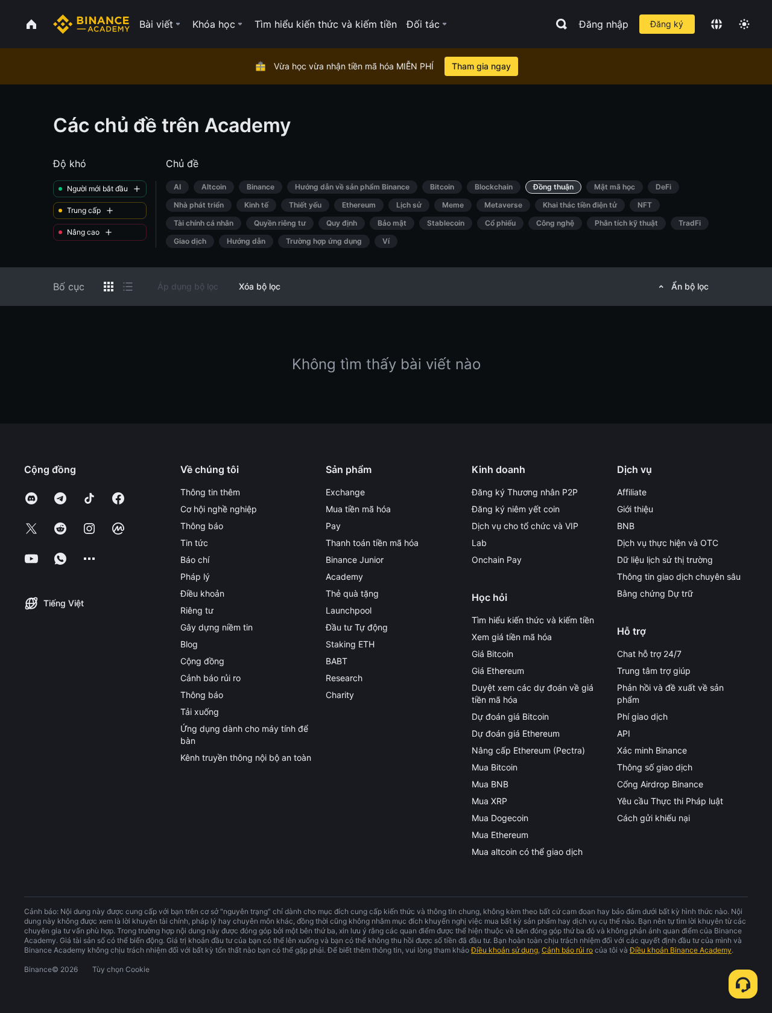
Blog (189, 644)
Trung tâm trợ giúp (654, 670)
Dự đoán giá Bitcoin (510, 716)
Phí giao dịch (642, 716)
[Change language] (716, 24)
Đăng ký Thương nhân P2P (525, 492)
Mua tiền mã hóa (358, 509)
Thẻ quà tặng (352, 593)
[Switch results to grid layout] (108, 286)
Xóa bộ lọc (259, 286)
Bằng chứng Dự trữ (655, 593)
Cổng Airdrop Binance (660, 784)
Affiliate (632, 492)
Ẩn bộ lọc (690, 286)
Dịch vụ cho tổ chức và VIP (525, 526)
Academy (344, 576)
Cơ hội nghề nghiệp (218, 509)
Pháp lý (195, 576)
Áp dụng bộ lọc (187, 286)
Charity (340, 695)
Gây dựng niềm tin (216, 627)
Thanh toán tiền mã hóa (372, 543)
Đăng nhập (603, 24)
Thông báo (201, 526)
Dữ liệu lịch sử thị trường (665, 559)
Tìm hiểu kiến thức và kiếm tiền (533, 620)
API (623, 733)
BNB (625, 526)
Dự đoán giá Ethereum (516, 733)
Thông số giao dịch (654, 767)
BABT (336, 661)
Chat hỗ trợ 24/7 (649, 654)
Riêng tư (197, 610)
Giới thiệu (635, 509)
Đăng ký (666, 24)
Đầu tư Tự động (357, 627)
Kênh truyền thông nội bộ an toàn (245, 757)
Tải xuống (199, 712)
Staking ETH (350, 644)
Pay (333, 526)
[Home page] (91, 24)
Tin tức (194, 543)
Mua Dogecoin (500, 818)
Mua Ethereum (500, 835)
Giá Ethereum (498, 670)
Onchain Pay (497, 559)
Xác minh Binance (652, 750)
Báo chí (194, 559)
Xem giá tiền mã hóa (512, 637)
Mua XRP (489, 801)
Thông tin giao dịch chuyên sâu (679, 576)
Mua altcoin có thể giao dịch (527, 851)
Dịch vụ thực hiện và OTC (667, 543)
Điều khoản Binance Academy (681, 949)
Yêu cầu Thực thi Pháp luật (670, 801)
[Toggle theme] (744, 24)
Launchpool (349, 610)
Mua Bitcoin (494, 767)
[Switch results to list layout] (128, 286)
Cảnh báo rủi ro (210, 678)
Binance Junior (355, 559)
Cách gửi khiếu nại (653, 818)
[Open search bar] (558, 24)
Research (344, 678)
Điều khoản (202, 593)
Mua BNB (490, 784)
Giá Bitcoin (492, 654)
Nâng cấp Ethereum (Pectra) (528, 750)
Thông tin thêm (210, 492)
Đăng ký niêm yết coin (516, 509)
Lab (479, 543)
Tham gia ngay (481, 66)
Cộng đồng (202, 661)
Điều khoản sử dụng (504, 949)
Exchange (345, 492)
